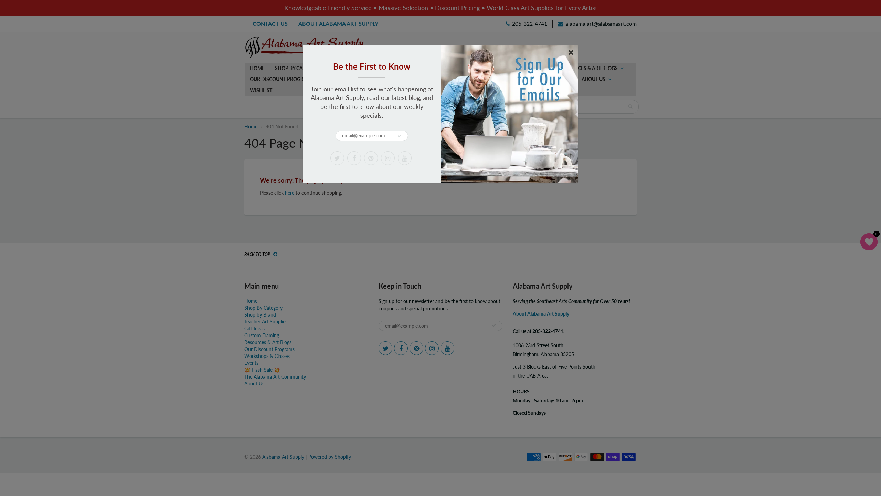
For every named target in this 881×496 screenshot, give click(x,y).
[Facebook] (354, 158)
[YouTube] (405, 158)
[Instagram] (388, 158)
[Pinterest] (371, 158)
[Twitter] (337, 158)
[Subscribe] (399, 136)
